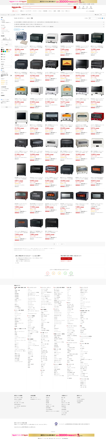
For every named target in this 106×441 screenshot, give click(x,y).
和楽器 (42, 327)
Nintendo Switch (57, 310)
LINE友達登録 (63, 409)
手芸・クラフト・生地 (84, 318)
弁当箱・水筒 (56, 298)
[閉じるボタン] (104, 22)
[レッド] (1, 51)
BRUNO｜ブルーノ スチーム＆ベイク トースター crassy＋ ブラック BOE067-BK (36, 152)
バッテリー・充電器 (44, 298)
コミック (42, 334)
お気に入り (48, 399)
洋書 (42, 361)
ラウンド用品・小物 (83, 298)
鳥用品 (68, 352)
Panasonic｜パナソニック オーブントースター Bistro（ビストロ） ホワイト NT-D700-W (97, 100)
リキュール (69, 295)
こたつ (16, 316)
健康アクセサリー (57, 374)
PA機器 (42, 312)
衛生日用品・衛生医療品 (58, 338)
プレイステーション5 (57, 312)
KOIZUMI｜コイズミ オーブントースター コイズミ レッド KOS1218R (21, 205)
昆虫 (68, 357)
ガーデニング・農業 (70, 374)
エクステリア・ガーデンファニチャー (72, 376)
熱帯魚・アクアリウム (71, 349)
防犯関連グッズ (83, 382)
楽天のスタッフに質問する (66, 258)
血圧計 (29, 365)
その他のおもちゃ (70, 323)
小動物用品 (69, 350)
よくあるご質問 (64, 412)
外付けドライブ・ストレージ (32, 330)
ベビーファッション (70, 329)
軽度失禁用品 (56, 346)
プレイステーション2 (57, 323)
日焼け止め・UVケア (57, 360)
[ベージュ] (9, 49)
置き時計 (81, 332)
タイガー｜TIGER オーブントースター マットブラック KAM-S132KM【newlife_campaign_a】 (51, 74)
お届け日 (2, 68)
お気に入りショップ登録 (65, 404)
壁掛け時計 (82, 330)
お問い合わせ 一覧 (52, 438)
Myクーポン (48, 404)
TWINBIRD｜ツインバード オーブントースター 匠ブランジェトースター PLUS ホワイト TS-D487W (36, 100)
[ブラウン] (7, 49)
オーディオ (30, 290)
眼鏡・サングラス (83, 308)
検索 (6, 44)
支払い (62, 399)
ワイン (68, 290)
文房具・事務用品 (83, 312)
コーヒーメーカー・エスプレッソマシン (20, 338)
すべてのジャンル (4, 14)
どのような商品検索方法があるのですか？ (23, 259)
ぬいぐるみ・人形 (70, 304)
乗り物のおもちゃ (70, 307)
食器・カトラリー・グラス (58, 292)
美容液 (55, 355)
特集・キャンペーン (34, 397)
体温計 (29, 367)
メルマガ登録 (63, 407)
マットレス (82, 346)
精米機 (16, 334)
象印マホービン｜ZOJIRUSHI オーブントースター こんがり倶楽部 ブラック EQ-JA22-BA (97, 47)
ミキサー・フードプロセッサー (20, 349)
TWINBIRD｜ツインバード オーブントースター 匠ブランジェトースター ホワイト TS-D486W (21, 126)
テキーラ (68, 300)
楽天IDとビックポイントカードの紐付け (52, 411)
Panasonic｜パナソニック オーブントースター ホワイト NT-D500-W (51, 152)
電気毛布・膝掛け (18, 318)
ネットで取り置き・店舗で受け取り (20, 406)
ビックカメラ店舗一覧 (80, 399)
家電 (8, 14)
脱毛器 (29, 348)
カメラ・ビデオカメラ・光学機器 (33, 292)
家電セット (16, 304)
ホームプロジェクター (31, 298)
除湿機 (16, 326)
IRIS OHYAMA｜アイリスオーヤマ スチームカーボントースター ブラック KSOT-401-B (36, 205)
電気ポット (16, 344)
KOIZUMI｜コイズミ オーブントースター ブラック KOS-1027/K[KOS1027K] (97, 205)
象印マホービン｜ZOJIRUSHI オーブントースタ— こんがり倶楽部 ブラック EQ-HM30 (21, 74)
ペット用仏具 (69, 358)
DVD (42, 375)
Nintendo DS (56, 328)
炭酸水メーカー (17, 353)
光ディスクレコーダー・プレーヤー (33, 296)
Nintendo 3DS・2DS (57, 315)
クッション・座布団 (83, 353)
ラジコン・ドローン (70, 312)
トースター (16, 336)
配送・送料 (63, 397)
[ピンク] (10, 49)
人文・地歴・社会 (44, 350)
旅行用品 (81, 341)
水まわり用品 (56, 306)
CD (41, 373)
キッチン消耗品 (56, 295)
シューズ (81, 295)
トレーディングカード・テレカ (72, 318)
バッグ (81, 339)
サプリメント (56, 366)
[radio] (1, 19)
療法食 (68, 362)
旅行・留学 (43, 339)
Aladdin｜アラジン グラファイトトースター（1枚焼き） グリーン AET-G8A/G (66, 100)
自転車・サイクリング (84, 289)
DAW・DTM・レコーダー (45, 314)
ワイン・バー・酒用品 (58, 305)
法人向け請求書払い (49, 409)
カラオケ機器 (43, 328)
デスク (81, 356)
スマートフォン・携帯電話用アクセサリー (46, 293)
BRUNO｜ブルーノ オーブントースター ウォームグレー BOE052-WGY (82, 179)
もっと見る (17, 262)
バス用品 (81, 320)
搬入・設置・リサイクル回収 (19, 402)
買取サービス (16, 407)
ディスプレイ (30, 322)
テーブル (81, 354)
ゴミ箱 (81, 371)
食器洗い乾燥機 (17, 355)
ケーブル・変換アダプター (45, 296)
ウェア (81, 300)
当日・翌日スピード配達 (18, 397)
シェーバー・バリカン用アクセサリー (33, 346)
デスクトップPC (30, 317)
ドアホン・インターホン (71, 367)
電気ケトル (16, 346)
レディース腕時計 (83, 329)
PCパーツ (29, 335)
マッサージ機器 (30, 356)
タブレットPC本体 (44, 290)
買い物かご (48, 397)
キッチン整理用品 (57, 297)
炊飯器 (16, 333)
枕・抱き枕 (82, 348)
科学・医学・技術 (44, 358)
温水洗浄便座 (30, 359)
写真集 (42, 366)
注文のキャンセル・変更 (65, 402)
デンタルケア (30, 351)
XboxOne (55, 317)
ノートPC (29, 319)
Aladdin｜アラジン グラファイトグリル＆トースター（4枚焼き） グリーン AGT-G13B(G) (21, 100)
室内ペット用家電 (70, 360)
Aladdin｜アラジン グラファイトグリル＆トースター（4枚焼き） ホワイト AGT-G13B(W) (66, 126)
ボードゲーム (69, 317)
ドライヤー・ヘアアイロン (32, 340)
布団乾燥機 (16, 296)
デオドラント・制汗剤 (58, 358)
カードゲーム (69, 315)
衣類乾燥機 (16, 295)
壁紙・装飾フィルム (83, 368)
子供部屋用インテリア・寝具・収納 (85, 360)
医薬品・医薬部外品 (57, 335)
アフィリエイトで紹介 (65, 411)
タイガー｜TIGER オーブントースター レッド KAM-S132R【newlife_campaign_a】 (97, 126)
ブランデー (69, 298)
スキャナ (29, 325)
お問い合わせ (63, 414)
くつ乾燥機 (16, 298)
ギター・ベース (43, 319)
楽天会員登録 (92, 11)
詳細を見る (51, 26)
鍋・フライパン (56, 289)
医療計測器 (56, 345)
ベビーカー (69, 337)
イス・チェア (82, 358)
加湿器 (16, 324)
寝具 (81, 345)
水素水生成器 (17, 358)
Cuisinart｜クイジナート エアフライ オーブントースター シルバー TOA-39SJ (21, 47)
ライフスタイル (43, 347)
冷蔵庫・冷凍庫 (17, 290)
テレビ (29, 289)
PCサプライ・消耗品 (31, 327)
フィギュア (69, 310)
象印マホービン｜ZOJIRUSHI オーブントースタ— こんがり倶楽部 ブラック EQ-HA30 (66, 179)
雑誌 (42, 348)
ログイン (87, 11)
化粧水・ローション (57, 352)
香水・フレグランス (57, 362)
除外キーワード (3, 102)
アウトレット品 (83, 380)
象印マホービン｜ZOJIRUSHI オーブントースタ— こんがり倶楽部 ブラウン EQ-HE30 (36, 74)
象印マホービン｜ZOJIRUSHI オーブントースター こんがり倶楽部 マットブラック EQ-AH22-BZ (36, 47)
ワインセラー (17, 347)
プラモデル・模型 (70, 309)
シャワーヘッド (30, 354)
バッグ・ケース (83, 297)
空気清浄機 (16, 321)
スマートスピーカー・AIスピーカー (33, 311)
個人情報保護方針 (65, 438)
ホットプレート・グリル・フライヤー (20, 341)
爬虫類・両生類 (69, 355)
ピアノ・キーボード (44, 311)
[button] (1, 38)
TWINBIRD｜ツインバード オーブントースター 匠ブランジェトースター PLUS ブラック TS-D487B (82, 47)
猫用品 (68, 344)
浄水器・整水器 (17, 356)
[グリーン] (3, 51)
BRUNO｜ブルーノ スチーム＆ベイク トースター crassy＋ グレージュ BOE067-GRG (82, 152)
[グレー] (3, 49)
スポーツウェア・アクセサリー (85, 306)
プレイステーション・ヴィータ (59, 320)
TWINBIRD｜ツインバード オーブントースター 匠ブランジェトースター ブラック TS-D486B (66, 74)
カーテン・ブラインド (84, 363)
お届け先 (2, 64)
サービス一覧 (46, 438)
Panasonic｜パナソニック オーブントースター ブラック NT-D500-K (36, 179)
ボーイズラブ (43, 355)
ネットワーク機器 (31, 328)
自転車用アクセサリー (84, 292)
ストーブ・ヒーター (18, 313)
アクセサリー (43, 320)
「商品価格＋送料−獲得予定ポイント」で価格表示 (21, 18)
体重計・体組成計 (31, 364)
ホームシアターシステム (32, 301)
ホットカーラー (30, 349)
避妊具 (55, 340)
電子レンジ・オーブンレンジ (19, 331)
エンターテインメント (44, 337)
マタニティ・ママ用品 (71, 330)
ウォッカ (68, 297)
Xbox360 (55, 318)
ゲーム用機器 (30, 333)
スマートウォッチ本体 (44, 301)
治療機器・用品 (56, 337)
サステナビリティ (58, 438)
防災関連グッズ (69, 370)
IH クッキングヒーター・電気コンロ (20, 351)
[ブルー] (5, 51)
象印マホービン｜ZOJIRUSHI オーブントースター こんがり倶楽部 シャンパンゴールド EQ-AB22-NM (36, 126)
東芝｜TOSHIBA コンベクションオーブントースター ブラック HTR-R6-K (66, 152)
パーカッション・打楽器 (45, 322)
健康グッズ (56, 372)
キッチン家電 (12, 14)
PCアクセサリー (30, 320)
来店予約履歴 (48, 407)
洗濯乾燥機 (16, 293)
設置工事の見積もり (17, 404)
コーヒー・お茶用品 (57, 303)
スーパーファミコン (57, 331)
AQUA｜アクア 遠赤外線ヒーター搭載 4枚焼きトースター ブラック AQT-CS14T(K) (36, 232)
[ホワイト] (5, 49)
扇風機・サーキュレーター (19, 323)
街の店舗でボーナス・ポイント (36, 399)
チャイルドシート (70, 338)
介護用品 (55, 343)
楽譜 (42, 342)
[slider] (11, 40)
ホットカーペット (18, 315)
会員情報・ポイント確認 (50, 406)
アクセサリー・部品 (31, 307)
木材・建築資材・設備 (71, 372)
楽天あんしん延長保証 (18, 399)
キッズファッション (70, 327)
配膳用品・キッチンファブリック (59, 300)
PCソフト (29, 336)
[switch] (11, 75)
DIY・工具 (69, 366)
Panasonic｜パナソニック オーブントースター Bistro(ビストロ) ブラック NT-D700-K (82, 74)
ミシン (16, 303)
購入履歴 (47, 402)
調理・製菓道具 (56, 290)
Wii (54, 326)
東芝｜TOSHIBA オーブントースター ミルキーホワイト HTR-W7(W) (97, 152)
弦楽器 (42, 325)
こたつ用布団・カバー (84, 373)
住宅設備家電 (17, 306)
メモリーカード (30, 306)
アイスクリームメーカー (19, 361)
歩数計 (29, 362)
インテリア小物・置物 (84, 376)
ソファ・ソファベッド (84, 351)
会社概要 (78, 397)
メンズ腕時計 (82, 327)
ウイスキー (69, 289)
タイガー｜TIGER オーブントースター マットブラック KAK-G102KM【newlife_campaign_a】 (97, 74)
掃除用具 (81, 315)
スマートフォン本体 (44, 289)
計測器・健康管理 (57, 369)
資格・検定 (43, 364)
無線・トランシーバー (31, 309)
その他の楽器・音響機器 (45, 330)
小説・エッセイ (43, 353)
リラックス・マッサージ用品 (59, 375)
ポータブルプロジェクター (32, 313)
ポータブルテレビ (31, 304)
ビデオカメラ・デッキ (31, 299)
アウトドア (82, 305)
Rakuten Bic (16, 7)
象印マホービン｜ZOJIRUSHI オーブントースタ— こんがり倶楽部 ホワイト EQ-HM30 (51, 47)
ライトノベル (43, 363)
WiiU (55, 325)
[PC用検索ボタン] (75, 7)
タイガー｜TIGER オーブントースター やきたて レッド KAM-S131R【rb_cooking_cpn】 (51, 179)
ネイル (55, 357)
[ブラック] (1, 49)
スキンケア (56, 350)
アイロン (16, 301)
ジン (68, 292)
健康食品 (55, 370)
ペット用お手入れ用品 (71, 347)
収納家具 (81, 362)
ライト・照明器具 (83, 370)
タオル (81, 323)
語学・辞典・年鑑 (44, 356)
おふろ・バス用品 (70, 332)
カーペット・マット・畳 (84, 365)
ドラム (42, 317)
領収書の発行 (63, 406)
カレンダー (43, 345)
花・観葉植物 (69, 378)
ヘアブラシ (30, 342)
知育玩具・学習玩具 (70, 340)
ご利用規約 (79, 402)
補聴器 (29, 357)
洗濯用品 (81, 317)
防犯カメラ (69, 369)
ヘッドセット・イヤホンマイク (46, 299)
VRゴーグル (43, 307)
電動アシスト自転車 (83, 290)
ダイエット (56, 367)
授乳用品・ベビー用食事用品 (72, 335)
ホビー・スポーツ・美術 (45, 340)
